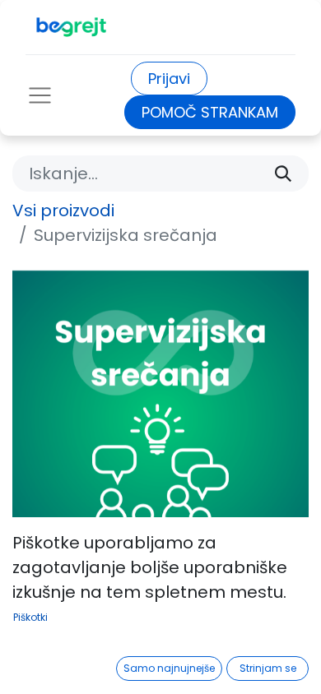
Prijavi (169, 78)
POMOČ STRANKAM (210, 112)
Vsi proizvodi (63, 210)
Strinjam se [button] (268, 668)
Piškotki (30, 617)
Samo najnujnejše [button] (169, 668)
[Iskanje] (283, 173)
